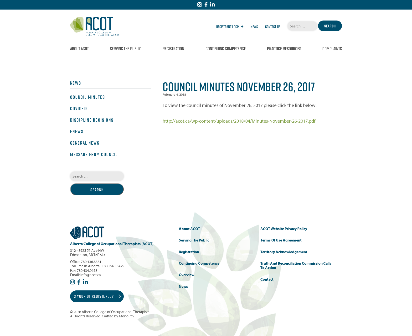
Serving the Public (125, 48)
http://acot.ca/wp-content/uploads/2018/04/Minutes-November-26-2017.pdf (239, 121)
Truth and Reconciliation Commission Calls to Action (295, 265)
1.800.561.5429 (112, 265)
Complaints (332, 48)
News (254, 26)
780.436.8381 (91, 261)
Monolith (126, 316)
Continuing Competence (226, 48)
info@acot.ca (90, 274)
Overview (186, 275)
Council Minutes (87, 97)
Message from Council (94, 154)
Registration (173, 48)
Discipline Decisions (91, 120)
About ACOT (79, 48)
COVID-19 (79, 108)
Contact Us (272, 26)
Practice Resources (284, 48)
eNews (76, 131)
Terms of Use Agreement (281, 240)
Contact (266, 279)
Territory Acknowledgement (283, 252)
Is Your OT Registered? (93, 296)
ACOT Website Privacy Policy (283, 228)
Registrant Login (228, 26)
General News (84, 143)
